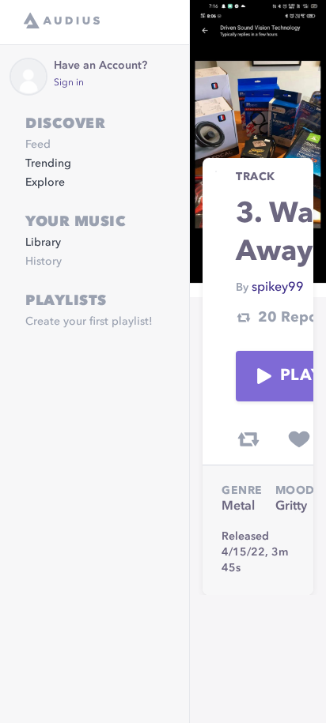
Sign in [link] (69, 83)
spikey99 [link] (278, 287)
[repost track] (248, 439)
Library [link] (43, 242)
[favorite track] (299, 439)
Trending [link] (48, 163)
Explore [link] (45, 182)
